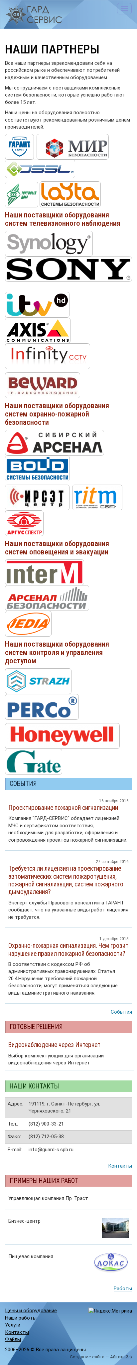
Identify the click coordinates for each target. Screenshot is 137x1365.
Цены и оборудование (31, 1311)
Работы (123, 1289)
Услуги (12, 1325)
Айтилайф (121, 1356)
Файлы (13, 1339)
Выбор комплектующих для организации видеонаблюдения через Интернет (56, 1053)
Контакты (120, 1166)
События (121, 1012)
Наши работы (21, 1318)
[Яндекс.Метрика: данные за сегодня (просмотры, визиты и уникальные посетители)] (110, 1311)
